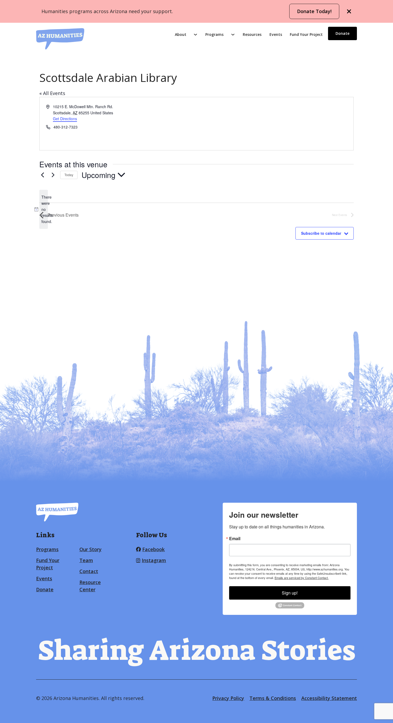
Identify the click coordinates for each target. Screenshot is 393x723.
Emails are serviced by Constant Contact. (302, 578)
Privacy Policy (228, 698)
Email (234, 538)
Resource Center (90, 586)
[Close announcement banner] (349, 11)
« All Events (52, 93)
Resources (252, 34)
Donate (342, 33)
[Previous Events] (42, 175)
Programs (214, 34)
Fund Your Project (306, 34)
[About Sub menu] (195, 34)
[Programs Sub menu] (232, 34)
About (180, 34)
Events (275, 34)
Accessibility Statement (329, 698)
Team (86, 560)
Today (68, 174)
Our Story (90, 549)
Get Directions (65, 118)
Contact (88, 571)
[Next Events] (53, 175)
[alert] (43, 209)
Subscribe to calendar (321, 233)
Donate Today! (314, 11)
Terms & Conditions (272, 698)
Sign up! (290, 593)
